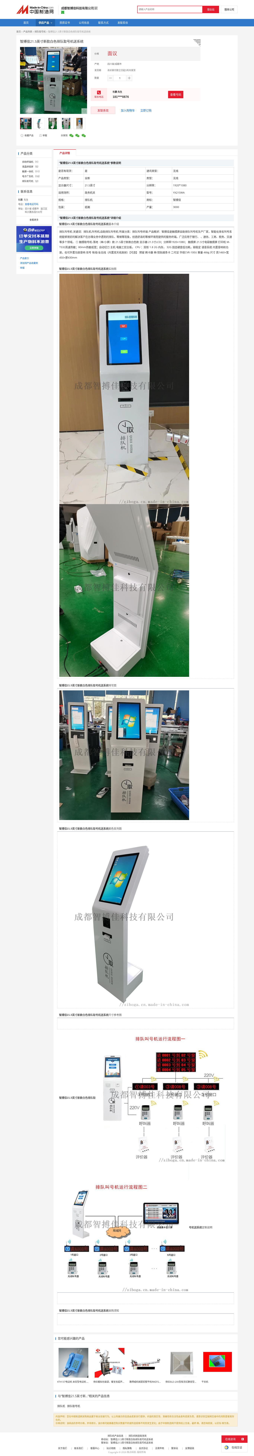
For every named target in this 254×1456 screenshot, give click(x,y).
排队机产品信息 (115, 1435)
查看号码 (175, 94)
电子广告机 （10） (31, 176)
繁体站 (174, 1448)
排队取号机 (40, 31)
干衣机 (205, 1381)
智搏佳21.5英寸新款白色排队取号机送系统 (132, 1439)
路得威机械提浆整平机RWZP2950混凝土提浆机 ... (154, 1381)
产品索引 (24, 258)
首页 (18, 31)
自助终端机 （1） (31, 161)
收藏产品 (28, 135)
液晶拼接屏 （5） (31, 166)
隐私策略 (127, 1448)
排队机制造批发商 (138, 1435)
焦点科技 (131, 1452)
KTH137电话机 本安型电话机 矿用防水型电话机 (81, 1381)
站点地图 (111, 1448)
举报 (45, 135)
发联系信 (103, 110)
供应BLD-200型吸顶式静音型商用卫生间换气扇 (188, 1381)
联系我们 (78, 1448)
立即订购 (146, 110)
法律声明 (159, 1448)
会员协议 (143, 1448)
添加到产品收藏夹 (29, 263)
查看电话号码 (31, 204)
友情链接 (189, 1448)
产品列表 (27, 31)
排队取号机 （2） (31, 181)
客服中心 (94, 1448)
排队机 (61, 1406)
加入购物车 (128, 110)
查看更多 (34, 219)
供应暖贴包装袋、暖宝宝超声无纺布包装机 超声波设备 (120, 1381)
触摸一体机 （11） (31, 171)
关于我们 (62, 1448)
